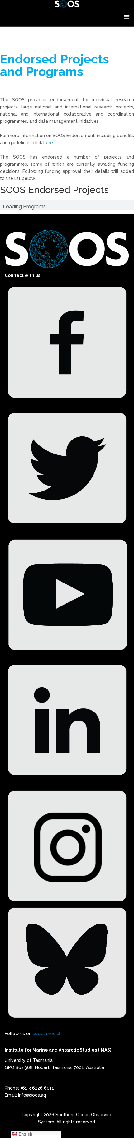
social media (46, 1033)
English (24, 1134)
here (48, 142)
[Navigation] (126, 17)
